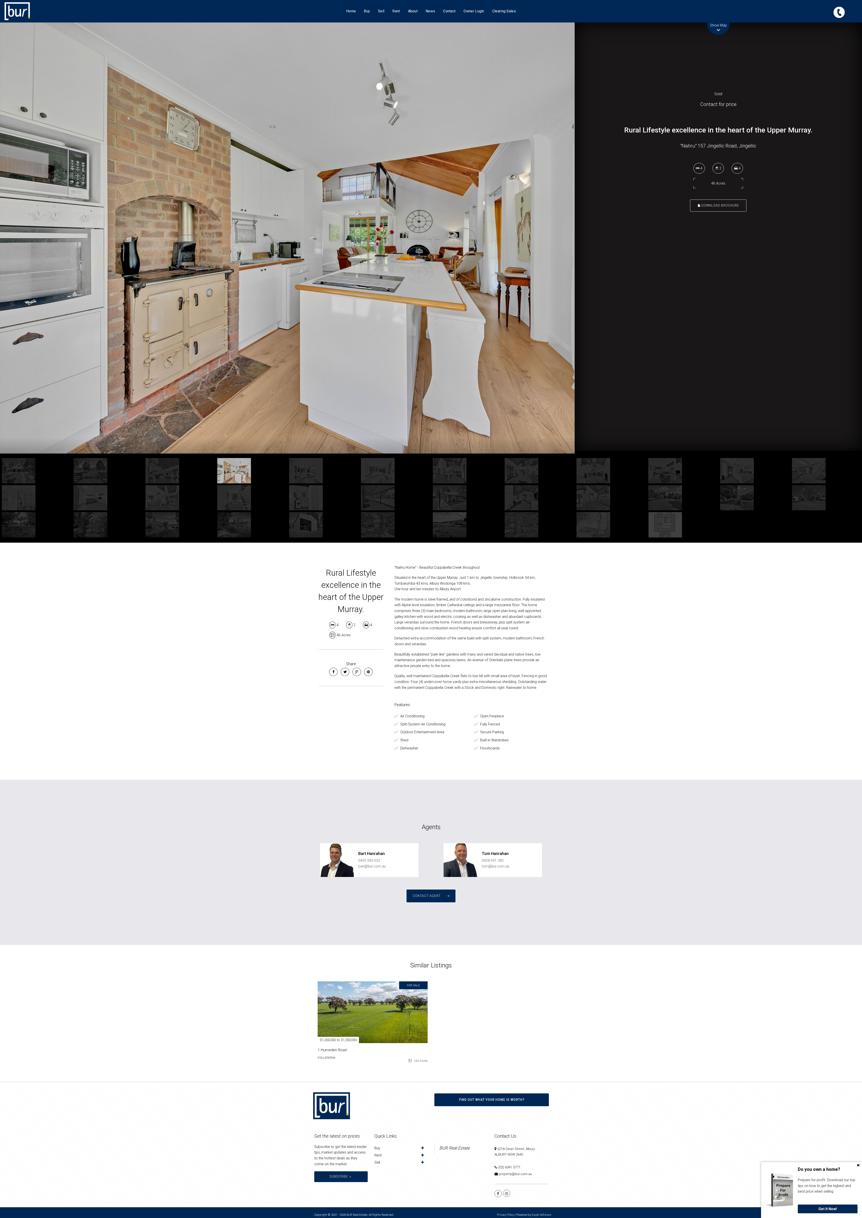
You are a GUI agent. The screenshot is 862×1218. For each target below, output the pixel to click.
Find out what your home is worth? (491, 1099)
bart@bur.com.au (372, 866)
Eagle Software (541, 1214)
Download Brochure (720, 205)
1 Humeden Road (332, 1050)
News (430, 11)
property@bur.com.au (515, 1174)
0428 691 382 (493, 860)
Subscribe (339, 1176)
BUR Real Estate (454, 1148)
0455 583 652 (369, 860)
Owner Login (474, 11)
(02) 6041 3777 (509, 1167)
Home (351, 11)
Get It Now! (827, 1209)
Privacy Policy (505, 1214)
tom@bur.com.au (495, 866)
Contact (449, 11)
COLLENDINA (327, 1057)
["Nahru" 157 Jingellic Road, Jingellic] (287, 238)
